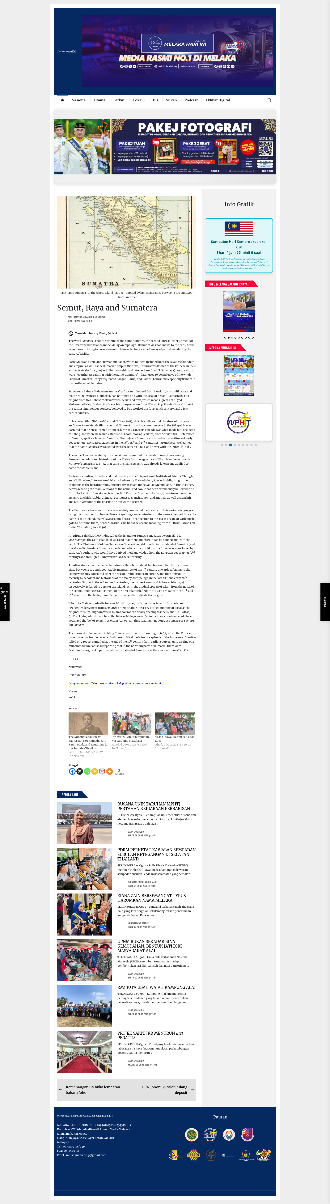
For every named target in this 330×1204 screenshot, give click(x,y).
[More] (109, 771)
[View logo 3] (230, 445)
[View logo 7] (247, 445)
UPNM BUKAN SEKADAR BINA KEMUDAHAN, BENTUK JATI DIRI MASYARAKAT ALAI (149, 946)
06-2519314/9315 (74, 1146)
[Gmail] (102, 771)
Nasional (79, 100)
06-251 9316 (71, 1150)
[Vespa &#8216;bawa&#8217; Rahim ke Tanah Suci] (175, 723)
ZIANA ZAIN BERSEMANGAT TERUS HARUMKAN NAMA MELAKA (151, 898)
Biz (156, 100)
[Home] (62, 100)
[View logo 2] (226, 445)
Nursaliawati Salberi (138, 923)
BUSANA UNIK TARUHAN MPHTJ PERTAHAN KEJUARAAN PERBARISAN (153, 806)
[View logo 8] (251, 445)
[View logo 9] (256, 445)
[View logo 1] (222, 445)
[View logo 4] (235, 445)
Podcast (191, 100)
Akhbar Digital (217, 100)
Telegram (97, 683)
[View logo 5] (239, 445)
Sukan (171, 100)
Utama (99, 100)
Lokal (137, 100)
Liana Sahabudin (136, 831)
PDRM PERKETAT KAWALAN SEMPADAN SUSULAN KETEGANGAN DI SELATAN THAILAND (156, 854)
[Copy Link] (94, 771)
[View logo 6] (243, 445)
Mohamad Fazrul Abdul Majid (142, 882)
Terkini (119, 100)
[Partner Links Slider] (239, 422)
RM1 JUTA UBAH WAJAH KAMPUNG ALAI (156, 987)
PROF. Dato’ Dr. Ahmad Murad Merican (87, 317)
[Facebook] (72, 771)
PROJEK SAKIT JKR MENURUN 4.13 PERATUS (150, 1035)
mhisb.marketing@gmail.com (86, 1155)
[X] (79, 771)
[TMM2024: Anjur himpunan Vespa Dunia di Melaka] (131, 723)
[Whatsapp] (87, 771)
